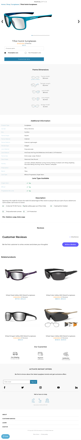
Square (26, 135)
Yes (25, 168)
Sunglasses (15, 4)
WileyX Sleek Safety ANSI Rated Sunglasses (20, 295)
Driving (48, 162)
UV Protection (57, 152)
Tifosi (25, 171)
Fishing (53, 162)
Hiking (66, 162)
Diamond (27, 159)
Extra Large (27, 156)
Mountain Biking (29, 164)
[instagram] (40, 387)
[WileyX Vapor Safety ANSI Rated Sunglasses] (60, 305)
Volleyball (53, 164)
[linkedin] (76, 387)
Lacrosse (27, 162)
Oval (32, 159)
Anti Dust (27, 152)
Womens (31, 128)
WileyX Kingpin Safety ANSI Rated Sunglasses (20, 336)
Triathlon (47, 164)
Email (47, 402)
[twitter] (22, 387)
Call (40, 402)
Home (3, 4)
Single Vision (40, 174)
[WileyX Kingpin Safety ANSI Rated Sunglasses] (20, 305)
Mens (26, 128)
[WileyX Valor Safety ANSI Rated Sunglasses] (60, 264)
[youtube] (58, 387)
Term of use (36, 434)
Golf (62, 162)
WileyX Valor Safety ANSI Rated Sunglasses (60, 295)
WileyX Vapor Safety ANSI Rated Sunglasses (60, 336)
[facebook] (4, 387)
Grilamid (26, 139)
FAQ (33, 402)
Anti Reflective (40, 152)
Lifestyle (32, 162)
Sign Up (33, 382)
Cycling (43, 162)
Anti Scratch (49, 152)
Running (37, 164)
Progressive (32, 174)
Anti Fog (33, 152)
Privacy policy (44, 434)
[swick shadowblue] (40, 21)
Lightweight (33, 142)
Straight (26, 146)
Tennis (42, 164)
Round (36, 159)
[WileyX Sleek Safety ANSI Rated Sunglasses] (20, 264)
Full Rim (26, 132)
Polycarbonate (28, 149)
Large (33, 156)
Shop (8, 4)
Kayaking (71, 162)
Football (58, 162)
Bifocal (26, 174)
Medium (38, 156)
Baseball (38, 162)
